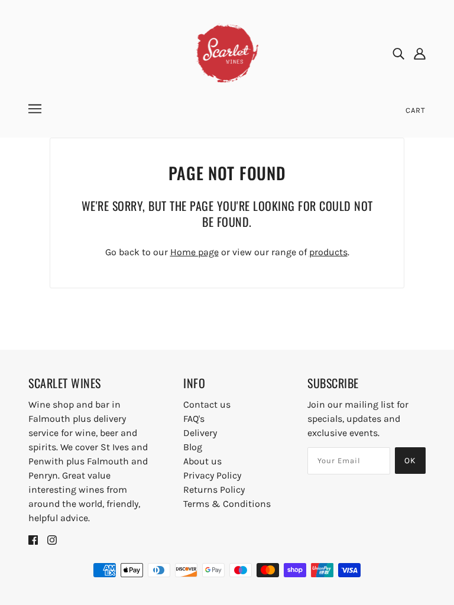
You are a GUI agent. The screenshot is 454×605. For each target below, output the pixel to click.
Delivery (200, 432)
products (328, 252)
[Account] (419, 53)
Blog (192, 447)
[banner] (227, 52)
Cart (416, 110)
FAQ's (194, 418)
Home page (194, 252)
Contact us (207, 404)
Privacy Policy (212, 475)
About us (202, 461)
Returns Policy (214, 489)
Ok (410, 461)
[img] (398, 53)
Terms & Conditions (227, 503)
